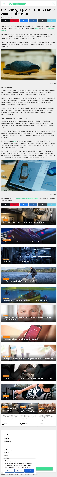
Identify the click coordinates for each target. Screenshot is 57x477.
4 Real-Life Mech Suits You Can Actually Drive (17, 261)
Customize (9, 470)
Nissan (37, 28)
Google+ (6, 455)
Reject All (19, 470)
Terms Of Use (7, 443)
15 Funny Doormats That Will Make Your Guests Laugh (46, 410)
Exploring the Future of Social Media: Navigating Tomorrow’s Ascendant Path (28, 359)
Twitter (6, 454)
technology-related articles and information (27, 198)
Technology (6, 259)
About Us (6, 436)
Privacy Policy (7, 441)
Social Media (6, 356)
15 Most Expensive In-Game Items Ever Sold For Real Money (23, 242)
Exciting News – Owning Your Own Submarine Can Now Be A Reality (25, 301)
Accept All (29, 470)
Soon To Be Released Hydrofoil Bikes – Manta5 (18, 281)
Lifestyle (5, 220)
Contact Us (7, 438)
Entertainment (6, 239)
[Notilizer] (17, 5)
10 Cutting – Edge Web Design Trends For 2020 (18, 398)
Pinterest (6, 457)
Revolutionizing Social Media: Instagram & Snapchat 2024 (21, 339)
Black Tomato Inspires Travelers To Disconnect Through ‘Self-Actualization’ (27, 410)
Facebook (6, 452)
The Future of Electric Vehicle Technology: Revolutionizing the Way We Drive (28, 378)
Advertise (6, 440)
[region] (19, 466)
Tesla (14, 141)
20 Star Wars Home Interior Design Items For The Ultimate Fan (23, 222)
